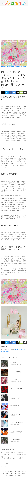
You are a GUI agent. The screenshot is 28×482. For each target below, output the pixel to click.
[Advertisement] (14, 21)
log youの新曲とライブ (15, 405)
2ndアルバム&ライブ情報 (16, 388)
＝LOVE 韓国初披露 (15, 439)
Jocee (4, 471)
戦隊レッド (22, 349)
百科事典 (11, 475)
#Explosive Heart (20, 66)
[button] (2, 3)
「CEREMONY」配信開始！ (17, 422)
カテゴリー (9, 473)
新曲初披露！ (13, 362)
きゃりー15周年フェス (15, 380)
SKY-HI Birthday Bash (15, 397)
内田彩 (17, 349)
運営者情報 (18, 475)
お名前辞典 (17, 473)
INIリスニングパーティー (16, 414)
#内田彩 (4, 66)
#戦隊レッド (10, 66)
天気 (19, 471)
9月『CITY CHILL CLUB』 (16, 431)
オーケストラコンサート (16, 371)
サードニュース (12, 471)
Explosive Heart (5, 351)
